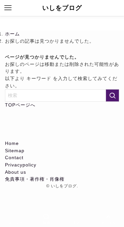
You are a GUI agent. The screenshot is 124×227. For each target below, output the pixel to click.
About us (15, 172)
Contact (14, 157)
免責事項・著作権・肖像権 (34, 179)
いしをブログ (62, 8)
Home (12, 143)
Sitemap (14, 150)
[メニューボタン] (8, 8)
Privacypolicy (20, 164)
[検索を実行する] (112, 95)
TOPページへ (20, 105)
